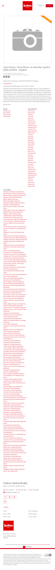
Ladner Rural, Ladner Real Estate (12, 340)
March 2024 (31, 151)
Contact (49, 5)
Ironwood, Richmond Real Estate (12, 333)
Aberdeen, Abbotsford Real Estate (12, 197)
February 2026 (32, 122)
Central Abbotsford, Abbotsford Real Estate (15, 219)
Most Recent (31, 111)
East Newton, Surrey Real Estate (12, 280)
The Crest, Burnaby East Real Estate (13, 438)
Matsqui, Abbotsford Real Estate (12, 357)
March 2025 (31, 142)
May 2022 (30, 166)
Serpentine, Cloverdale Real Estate (12, 412)
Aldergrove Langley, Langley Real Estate (14, 203)
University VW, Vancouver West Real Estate (14, 440)
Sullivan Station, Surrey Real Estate (12, 427)
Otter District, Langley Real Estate (12, 381)
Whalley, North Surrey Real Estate (12, 458)
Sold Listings (6, 116)
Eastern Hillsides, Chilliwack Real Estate (13, 282)
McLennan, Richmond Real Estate (12, 361)
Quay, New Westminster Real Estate (13, 395)
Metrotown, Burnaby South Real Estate (13, 362)
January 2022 (31, 171)
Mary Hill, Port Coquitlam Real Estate (13, 355)
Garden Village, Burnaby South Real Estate (14, 304)
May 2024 (30, 147)
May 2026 (30, 118)
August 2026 (31, 112)
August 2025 (31, 133)
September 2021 (32, 175)
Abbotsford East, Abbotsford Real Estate (14, 193)
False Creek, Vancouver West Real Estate (14, 289)
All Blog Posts (7, 111)
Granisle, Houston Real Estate (11, 313)
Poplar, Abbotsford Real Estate (11, 388)
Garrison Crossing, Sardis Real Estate (13, 305)
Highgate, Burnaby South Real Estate (13, 329)
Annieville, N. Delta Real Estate (11, 204)
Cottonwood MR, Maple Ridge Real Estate (14, 260)
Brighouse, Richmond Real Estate (12, 214)
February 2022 (32, 169)
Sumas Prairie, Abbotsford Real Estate (13, 429)
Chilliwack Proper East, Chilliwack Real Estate (15, 239)
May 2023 (30, 158)
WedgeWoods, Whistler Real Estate (12, 449)
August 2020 (31, 186)
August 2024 (31, 144)
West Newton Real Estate (10, 454)
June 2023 (30, 157)
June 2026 (30, 116)
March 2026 (31, 120)
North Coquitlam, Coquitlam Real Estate (13, 373)
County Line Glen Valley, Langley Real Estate (15, 261)
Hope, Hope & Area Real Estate (11, 331)
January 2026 (31, 123)
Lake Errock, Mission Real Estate (11, 342)
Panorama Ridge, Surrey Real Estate (12, 386)
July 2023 (30, 155)
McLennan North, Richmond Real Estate (13, 359)
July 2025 (30, 134)
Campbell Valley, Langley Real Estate (13, 215)
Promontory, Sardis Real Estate (11, 394)
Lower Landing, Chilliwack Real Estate (13, 348)
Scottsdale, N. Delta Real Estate (12, 410)
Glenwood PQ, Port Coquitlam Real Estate (14, 307)
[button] (41, 5)
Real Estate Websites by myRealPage (41, 544)
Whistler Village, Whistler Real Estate (13, 460)
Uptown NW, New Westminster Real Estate (14, 445)
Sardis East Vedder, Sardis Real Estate (13, 406)
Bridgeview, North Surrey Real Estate (13, 212)
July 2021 (30, 179)
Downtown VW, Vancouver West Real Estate (15, 274)
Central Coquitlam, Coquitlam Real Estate (14, 221)
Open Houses (7, 114)
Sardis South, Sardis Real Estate (11, 408)
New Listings (6, 112)
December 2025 (32, 125)
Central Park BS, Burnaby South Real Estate (15, 226)
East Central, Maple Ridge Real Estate (13, 278)
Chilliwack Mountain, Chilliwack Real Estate (14, 236)
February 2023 (32, 162)
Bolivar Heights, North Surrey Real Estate (14, 210)
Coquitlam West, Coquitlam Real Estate (13, 258)
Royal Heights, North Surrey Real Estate (13, 403)
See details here (7, 83)
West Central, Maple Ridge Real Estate (13, 451)
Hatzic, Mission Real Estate (10, 324)
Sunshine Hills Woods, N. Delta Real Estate (14, 434)
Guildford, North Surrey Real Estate (12, 315)
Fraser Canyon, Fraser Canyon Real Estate (14, 294)
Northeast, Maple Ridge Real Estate (12, 379)
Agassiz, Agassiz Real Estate (10, 199)
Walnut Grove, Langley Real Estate (12, 447)
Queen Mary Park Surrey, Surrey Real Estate (14, 397)
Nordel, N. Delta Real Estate (10, 372)
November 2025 (32, 127)
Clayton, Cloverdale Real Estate (11, 250)
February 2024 (32, 153)
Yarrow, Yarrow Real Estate (10, 471)
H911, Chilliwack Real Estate (10, 316)
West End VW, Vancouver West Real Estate (14, 452)
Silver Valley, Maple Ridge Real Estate (13, 414)
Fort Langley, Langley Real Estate (12, 293)
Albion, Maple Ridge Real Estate (11, 201)
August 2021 (31, 177)
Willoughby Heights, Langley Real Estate (14, 469)
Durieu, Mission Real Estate (10, 276)
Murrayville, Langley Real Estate (11, 370)
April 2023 (30, 160)
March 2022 (31, 168)
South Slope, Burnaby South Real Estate (14, 416)
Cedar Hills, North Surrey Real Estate (13, 217)
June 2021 (30, 180)
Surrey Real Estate (8, 436)
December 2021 (32, 173)
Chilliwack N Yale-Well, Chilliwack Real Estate (15, 237)
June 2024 (31, 146)
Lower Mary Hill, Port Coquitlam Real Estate (14, 350)
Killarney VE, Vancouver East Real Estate (14, 335)
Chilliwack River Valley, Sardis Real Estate (14, 245)
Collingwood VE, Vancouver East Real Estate (15, 256)
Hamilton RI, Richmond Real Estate (12, 318)
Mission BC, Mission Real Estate (11, 364)
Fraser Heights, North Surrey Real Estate (14, 296)
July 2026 (30, 114)
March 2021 (31, 182)
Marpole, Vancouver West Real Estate (13, 353)
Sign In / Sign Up (40, 5)
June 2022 (30, 164)
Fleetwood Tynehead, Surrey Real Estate (14, 291)
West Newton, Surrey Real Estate (12, 456)
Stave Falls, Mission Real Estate (11, 425)
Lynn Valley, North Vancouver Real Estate (14, 351)
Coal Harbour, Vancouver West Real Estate (14, 254)
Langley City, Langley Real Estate (12, 344)
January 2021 (31, 184)
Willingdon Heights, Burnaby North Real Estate (18, 74)
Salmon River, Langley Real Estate (12, 405)
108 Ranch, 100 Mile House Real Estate (13, 192)
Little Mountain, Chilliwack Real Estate (13, 346)
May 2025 (30, 138)
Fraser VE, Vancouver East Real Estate (13, 298)
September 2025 (32, 131)
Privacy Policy (30, 544)
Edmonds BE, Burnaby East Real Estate (13, 283)
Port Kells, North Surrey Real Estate (12, 392)
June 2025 (30, 136)
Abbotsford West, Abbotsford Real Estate (14, 195)
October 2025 (32, 129)
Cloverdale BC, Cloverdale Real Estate (13, 252)
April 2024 (30, 149)
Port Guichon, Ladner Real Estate (12, 390)
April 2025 (30, 140)
